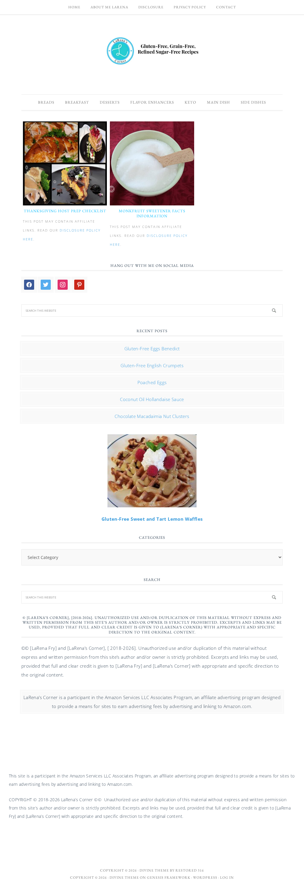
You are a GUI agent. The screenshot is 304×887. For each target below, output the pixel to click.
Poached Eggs (152, 382)
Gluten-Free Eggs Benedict (152, 348)
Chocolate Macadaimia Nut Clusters (152, 416)
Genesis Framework (168, 877)
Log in (227, 877)
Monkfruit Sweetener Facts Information (152, 213)
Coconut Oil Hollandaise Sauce (152, 399)
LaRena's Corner (152, 51)
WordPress (205, 877)
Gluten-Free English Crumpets (152, 365)
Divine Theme (124, 877)
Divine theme (154, 870)
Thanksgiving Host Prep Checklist (65, 210)
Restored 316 (189, 870)
